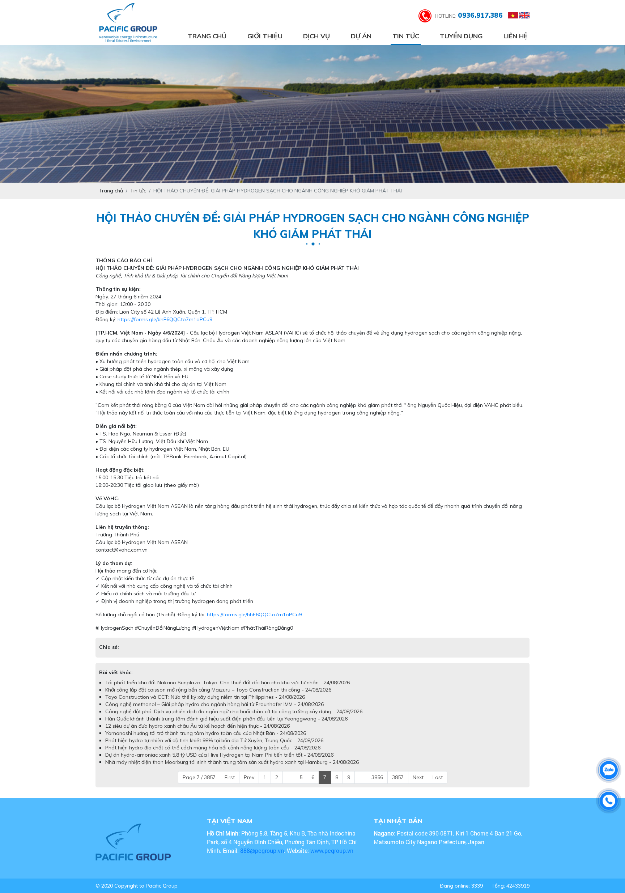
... (288, 777)
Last (438, 777)
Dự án (361, 36)
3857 (398, 777)
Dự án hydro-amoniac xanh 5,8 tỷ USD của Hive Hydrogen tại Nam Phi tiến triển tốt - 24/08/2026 (219, 755)
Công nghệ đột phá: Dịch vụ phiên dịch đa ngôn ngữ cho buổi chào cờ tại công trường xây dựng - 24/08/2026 (233, 711)
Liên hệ (515, 36)
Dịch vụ (316, 36)
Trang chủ (207, 36)
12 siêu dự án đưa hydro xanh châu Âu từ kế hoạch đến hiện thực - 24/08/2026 (197, 726)
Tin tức (405, 36)
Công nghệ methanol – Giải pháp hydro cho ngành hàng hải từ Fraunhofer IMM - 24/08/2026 (214, 704)
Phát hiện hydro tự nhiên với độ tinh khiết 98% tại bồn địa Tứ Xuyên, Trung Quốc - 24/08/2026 (214, 740)
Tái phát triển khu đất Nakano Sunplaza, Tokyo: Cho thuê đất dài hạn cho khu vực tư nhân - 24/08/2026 (227, 682)
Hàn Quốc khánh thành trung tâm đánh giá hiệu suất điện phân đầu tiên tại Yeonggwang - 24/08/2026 (226, 718)
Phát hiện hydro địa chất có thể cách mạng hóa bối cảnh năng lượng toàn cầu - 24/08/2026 (212, 747)
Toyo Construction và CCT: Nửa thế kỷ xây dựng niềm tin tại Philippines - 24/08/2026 (205, 697)
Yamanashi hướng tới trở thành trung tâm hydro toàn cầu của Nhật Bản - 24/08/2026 (205, 733)
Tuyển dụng (461, 36)
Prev (249, 777)
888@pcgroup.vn (262, 850)
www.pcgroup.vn (332, 850)
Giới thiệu (264, 36)
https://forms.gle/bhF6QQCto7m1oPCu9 (165, 319)
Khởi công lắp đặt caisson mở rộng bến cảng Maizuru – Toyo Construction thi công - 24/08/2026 (218, 689)
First (230, 777)
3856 (377, 777)
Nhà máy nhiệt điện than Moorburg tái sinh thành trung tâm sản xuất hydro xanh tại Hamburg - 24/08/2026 (232, 762)
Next (418, 777)
